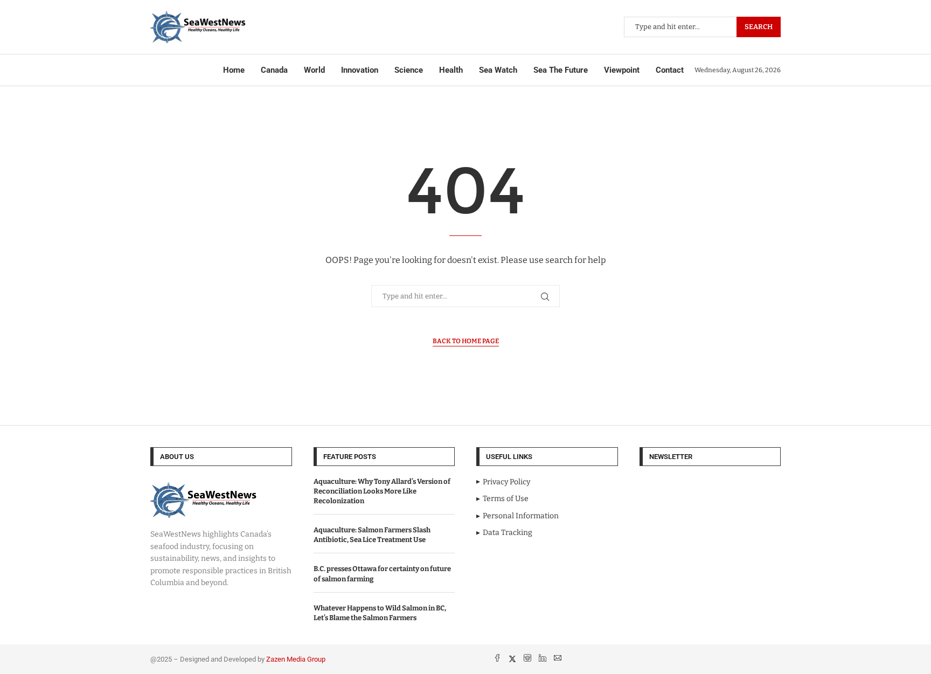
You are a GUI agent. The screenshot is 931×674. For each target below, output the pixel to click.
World (314, 70)
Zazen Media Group (295, 659)
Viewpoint (622, 70)
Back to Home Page (466, 341)
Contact (670, 70)
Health (451, 70)
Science (408, 70)
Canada (274, 70)
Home (234, 70)
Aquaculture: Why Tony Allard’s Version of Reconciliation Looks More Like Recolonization (382, 491)
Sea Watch (498, 70)
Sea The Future (560, 70)
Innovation (359, 70)
